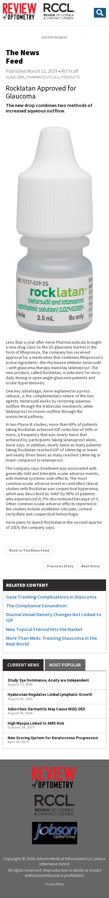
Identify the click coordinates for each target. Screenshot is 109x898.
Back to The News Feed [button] (29, 550)
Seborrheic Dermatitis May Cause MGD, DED (46, 709)
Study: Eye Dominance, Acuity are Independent (48, 680)
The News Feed (22, 57)
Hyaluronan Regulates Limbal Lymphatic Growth (50, 695)
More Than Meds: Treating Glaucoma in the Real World (51, 641)
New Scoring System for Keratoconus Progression (53, 738)
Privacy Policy (54, 884)
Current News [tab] (23, 665)
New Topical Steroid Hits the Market (44, 629)
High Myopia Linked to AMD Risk (36, 723)
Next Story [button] (90, 566)
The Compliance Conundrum (36, 606)
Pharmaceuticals (43, 77)
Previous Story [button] (60, 566)
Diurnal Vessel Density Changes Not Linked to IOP (53, 617)
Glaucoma (15, 77)
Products (70, 77)
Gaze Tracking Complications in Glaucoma (51, 597)
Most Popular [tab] (65, 665)
